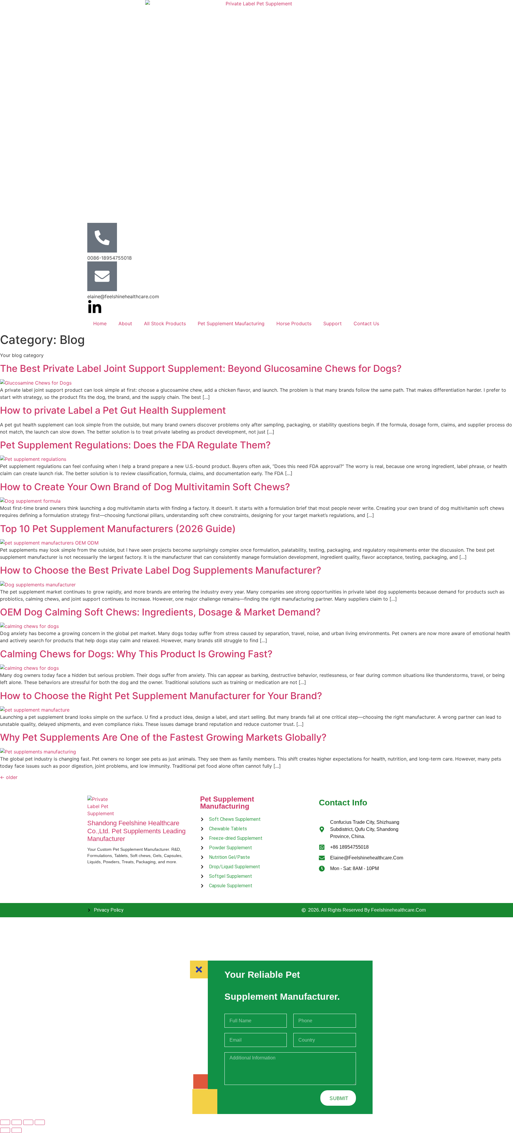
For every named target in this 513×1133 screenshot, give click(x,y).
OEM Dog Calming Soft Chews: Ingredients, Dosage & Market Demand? (160, 612)
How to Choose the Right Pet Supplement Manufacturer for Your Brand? (161, 696)
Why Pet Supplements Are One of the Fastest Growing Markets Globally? (163, 737)
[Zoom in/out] (5, 1122)
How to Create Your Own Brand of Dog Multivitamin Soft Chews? (145, 487)
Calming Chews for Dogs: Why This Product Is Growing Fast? (136, 654)
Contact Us (366, 323)
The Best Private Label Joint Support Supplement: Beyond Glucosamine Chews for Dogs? (201, 368)
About (125, 323)
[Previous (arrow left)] (5, 1130)
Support (332, 323)
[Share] (28, 1122)
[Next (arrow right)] (17, 1130)
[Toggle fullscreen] (17, 1122)
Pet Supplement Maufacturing (231, 323)
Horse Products (293, 323)
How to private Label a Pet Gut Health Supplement (113, 410)
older (9, 777)
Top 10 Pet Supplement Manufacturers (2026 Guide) (118, 528)
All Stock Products (165, 323)
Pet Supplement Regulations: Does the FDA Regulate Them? (135, 445)
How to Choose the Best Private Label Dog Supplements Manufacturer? (160, 570)
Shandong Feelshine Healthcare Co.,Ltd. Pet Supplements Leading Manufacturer (136, 830)
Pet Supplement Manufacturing (227, 802)
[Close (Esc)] (40, 1122)
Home (100, 323)
